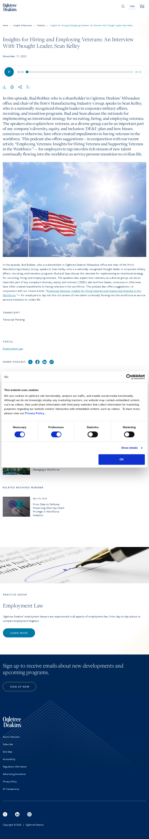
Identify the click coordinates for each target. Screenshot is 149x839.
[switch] (56, 434)
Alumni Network (11, 737)
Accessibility (9, 759)
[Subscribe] (28, 87)
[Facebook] (37, 362)
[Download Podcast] (4, 87)
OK (122, 459)
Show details (129, 447)
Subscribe (8, 744)
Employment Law (13, 348)
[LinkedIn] (44, 362)
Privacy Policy (34, 413)
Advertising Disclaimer (14, 774)
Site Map (7, 751)
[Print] (12, 87)
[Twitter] (30, 362)
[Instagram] (29, 814)
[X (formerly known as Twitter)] (5, 814)
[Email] (51, 362)
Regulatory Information (15, 766)
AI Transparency (11, 789)
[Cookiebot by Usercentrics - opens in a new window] (129, 377)
